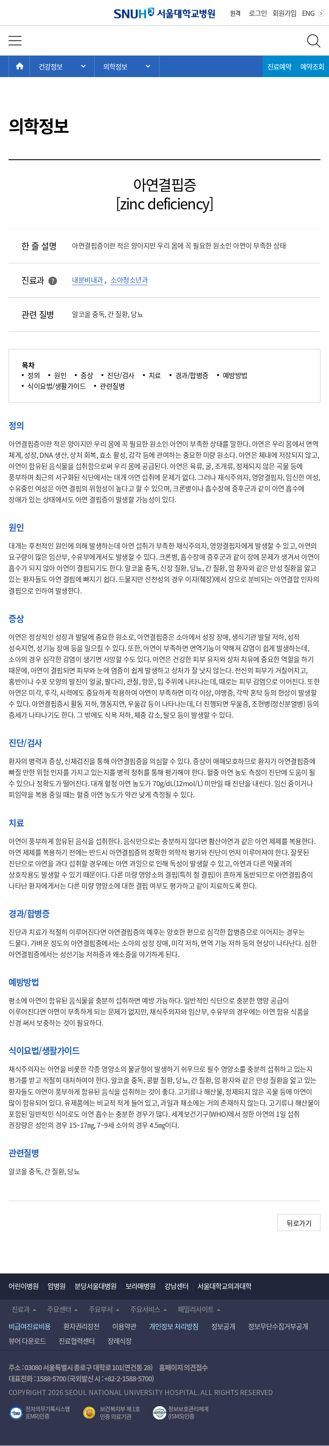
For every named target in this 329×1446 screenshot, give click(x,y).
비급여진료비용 (30, 1326)
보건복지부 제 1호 (111, 1413)
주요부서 (101, 1309)
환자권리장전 (81, 1326)
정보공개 (223, 1326)
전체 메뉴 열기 (15, 40)
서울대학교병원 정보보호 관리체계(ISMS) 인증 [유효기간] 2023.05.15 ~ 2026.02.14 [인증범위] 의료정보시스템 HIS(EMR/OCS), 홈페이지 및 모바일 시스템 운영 (180, 1413)
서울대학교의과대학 (224, 1286)
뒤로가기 (299, 1223)
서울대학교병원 (165, 13)
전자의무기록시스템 (39, 1413)
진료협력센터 (77, 1341)
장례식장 (120, 1341)
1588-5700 (51, 1378)
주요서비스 (145, 1309)
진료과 (21, 1309)
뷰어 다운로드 (27, 1341)
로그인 (258, 13)
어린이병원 (24, 1286)
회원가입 (284, 13)
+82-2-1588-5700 (128, 1378)
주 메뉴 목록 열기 (62, 66)
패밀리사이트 (196, 1309)
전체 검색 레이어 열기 (313, 41)
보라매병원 (141, 1286)
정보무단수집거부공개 (278, 1326)
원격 (235, 13)
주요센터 (59, 1309)
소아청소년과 (129, 279)
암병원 (57, 1286)
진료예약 (279, 66)
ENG (308, 13)
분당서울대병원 (96, 1286)
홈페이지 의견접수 (183, 1367)
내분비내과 (87, 279)
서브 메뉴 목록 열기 (127, 66)
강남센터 (176, 1286)
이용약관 (124, 1326)
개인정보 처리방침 (173, 1326)
